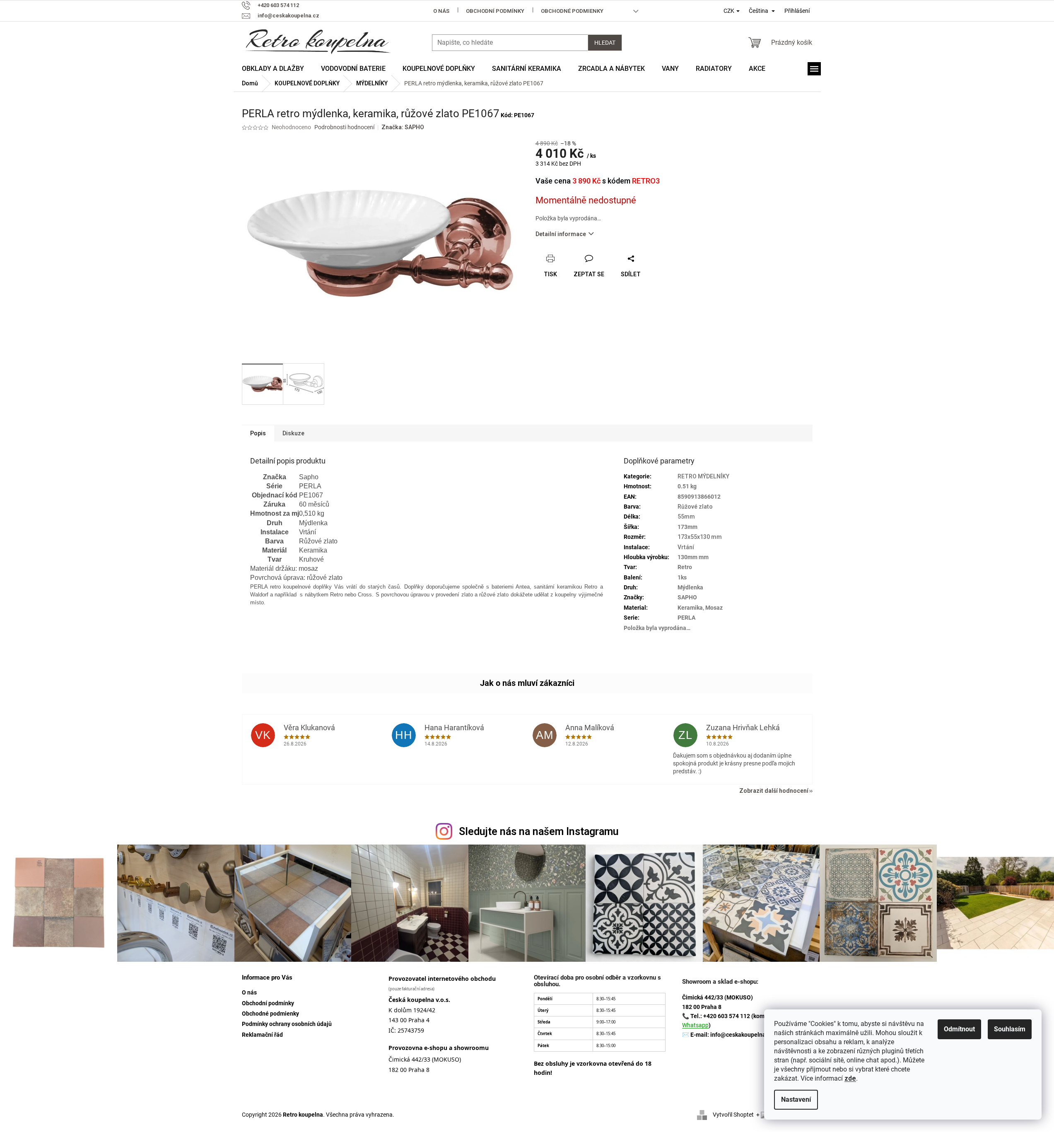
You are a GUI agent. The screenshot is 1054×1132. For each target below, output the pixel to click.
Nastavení (796, 1099)
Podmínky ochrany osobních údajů (287, 1024)
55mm (686, 516)
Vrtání (686, 547)
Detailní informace (560, 234)
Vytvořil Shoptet (733, 1114)
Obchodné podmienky (572, 11)
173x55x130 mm (700, 536)
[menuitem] (273, 68)
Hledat (604, 42)
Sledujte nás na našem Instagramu (539, 831)
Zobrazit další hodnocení (773, 790)
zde (850, 1078)
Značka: (402, 127)
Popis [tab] (258, 433)
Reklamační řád (262, 1034)
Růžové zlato (695, 506)
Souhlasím (1009, 1029)
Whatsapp (695, 1025)
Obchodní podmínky (495, 11)
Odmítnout (959, 1029)
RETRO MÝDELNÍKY (703, 476)
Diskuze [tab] (293, 433)
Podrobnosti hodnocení (344, 127)
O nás (441, 11)
